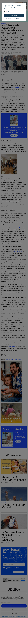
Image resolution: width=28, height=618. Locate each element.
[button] (26, 593)
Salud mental (18, 359)
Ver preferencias (14, 613)
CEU (19, 228)
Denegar (14, 609)
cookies (10, 568)
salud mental (12, 346)
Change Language (14, 15)
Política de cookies (5, 616)
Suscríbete (14, 135)
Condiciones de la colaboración (21, 616)
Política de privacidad (12, 616)
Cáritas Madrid (18, 251)
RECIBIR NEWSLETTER (18, 572)
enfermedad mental (16, 87)
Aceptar (14, 606)
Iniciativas (3, 23)
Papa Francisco (10, 359)
